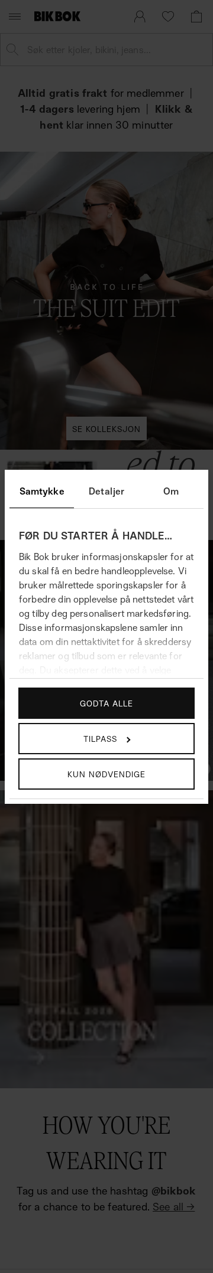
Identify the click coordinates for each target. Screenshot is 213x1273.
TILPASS (100, 739)
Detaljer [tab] (106, 491)
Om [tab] (171, 491)
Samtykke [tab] (42, 491)
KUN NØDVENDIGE (106, 774)
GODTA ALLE (106, 703)
